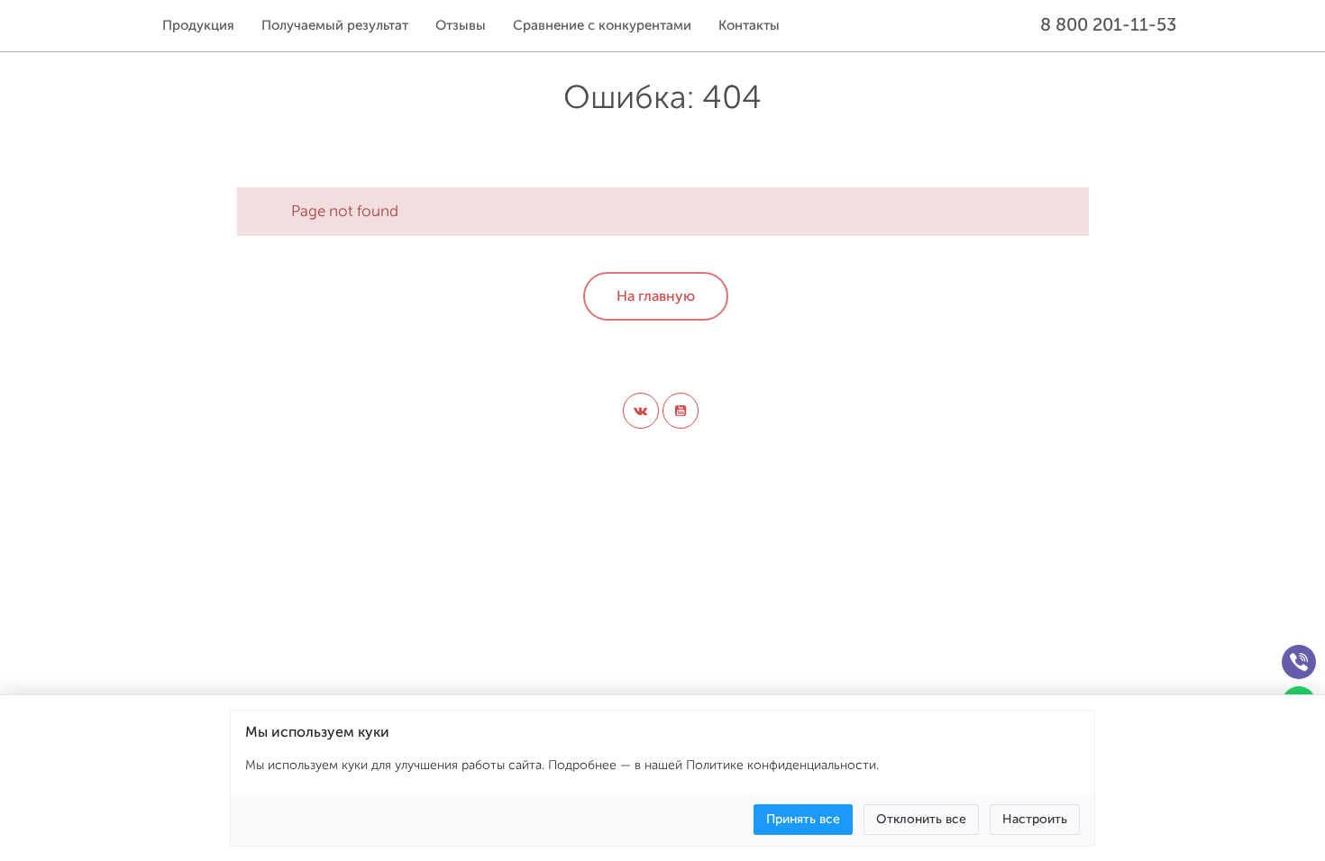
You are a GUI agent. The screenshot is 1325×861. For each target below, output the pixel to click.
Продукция (198, 25)
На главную (656, 296)
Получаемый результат (334, 25)
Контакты (749, 25)
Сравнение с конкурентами (602, 25)
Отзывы (460, 25)
